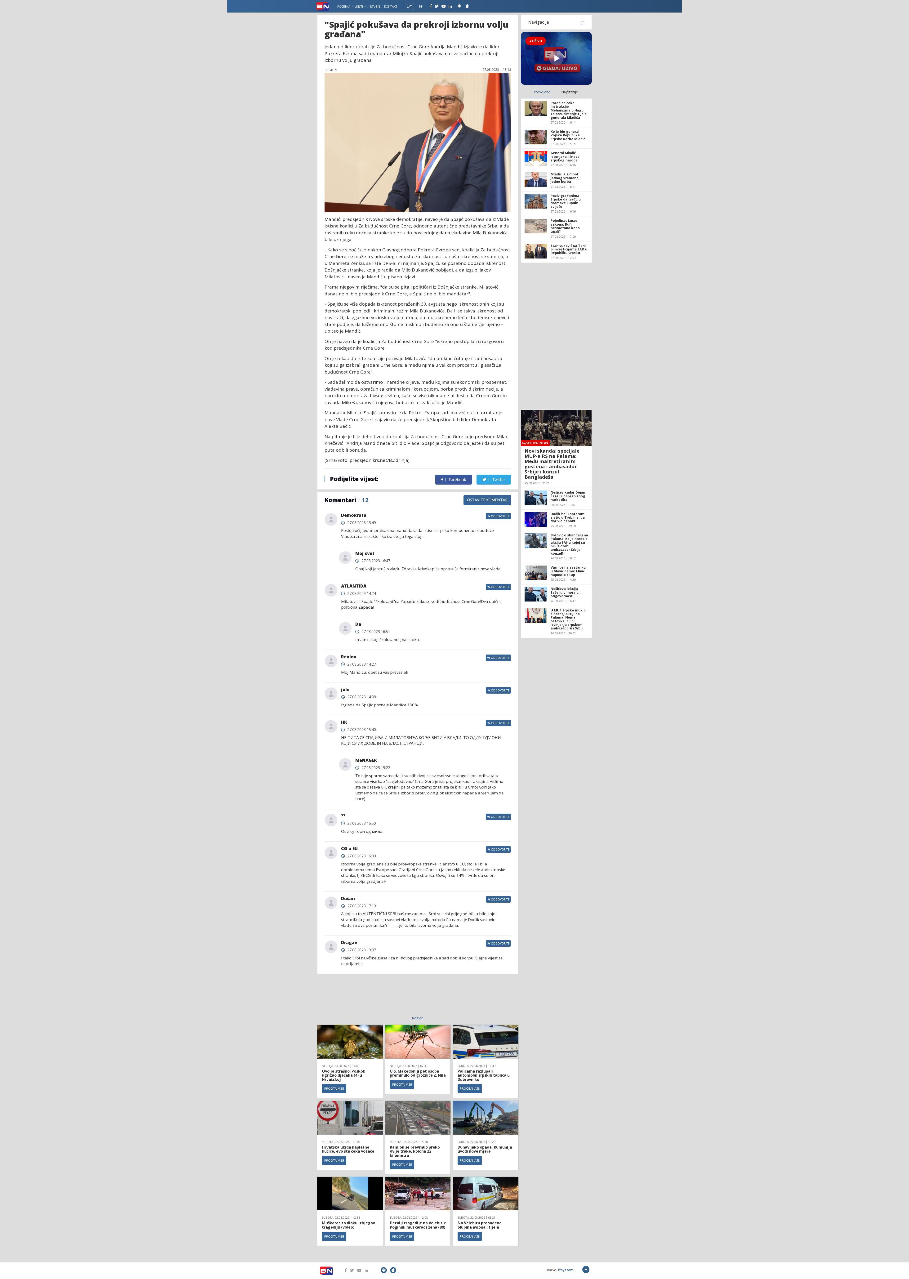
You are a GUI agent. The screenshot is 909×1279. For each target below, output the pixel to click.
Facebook (457, 479)
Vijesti (359, 6)
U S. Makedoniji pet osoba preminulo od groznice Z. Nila (418, 1073)
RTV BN (375, 6)
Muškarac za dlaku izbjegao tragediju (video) (348, 1225)
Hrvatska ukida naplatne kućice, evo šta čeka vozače (348, 1149)
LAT (409, 6)
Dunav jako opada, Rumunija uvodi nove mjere (485, 1149)
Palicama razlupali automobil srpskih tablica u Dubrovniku (484, 1075)
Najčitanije (569, 91)
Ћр (421, 6)
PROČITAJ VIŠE (334, 1088)
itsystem (566, 1270)
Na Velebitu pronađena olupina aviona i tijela (480, 1225)
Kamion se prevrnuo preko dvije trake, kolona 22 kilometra (415, 1151)
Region (417, 1018)
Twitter (498, 479)
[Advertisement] (379, 998)
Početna (343, 6)
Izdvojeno (542, 91)
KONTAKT (390, 6)
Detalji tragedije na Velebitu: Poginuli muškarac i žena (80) (418, 1225)
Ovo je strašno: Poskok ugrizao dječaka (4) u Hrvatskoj (343, 1075)
